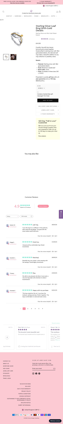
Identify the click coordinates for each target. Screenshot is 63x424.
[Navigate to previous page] (20, 308)
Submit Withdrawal (24, 405)
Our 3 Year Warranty (24, 388)
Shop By (9, 16)
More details (42, 136)
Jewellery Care (47, 110)
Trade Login (7, 378)
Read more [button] (58, 340)
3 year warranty (48, 114)
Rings (36, 16)
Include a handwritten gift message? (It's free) (45, 95)
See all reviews (56, 323)
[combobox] (12, 216)
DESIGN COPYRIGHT (25, 396)
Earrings (18, 16)
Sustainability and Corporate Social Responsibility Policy (19, 399)
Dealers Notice (26, 402)
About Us (6, 363)
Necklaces (28, 16)
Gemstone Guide (8, 366)
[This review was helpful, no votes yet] (52, 236)
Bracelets (45, 16)
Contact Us (6, 361)
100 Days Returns (25, 384)
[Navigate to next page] (42, 308)
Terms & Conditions (24, 393)
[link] (31, 346)
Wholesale (6, 376)
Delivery (28, 386)
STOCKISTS (6, 373)
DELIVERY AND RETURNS (48, 106)
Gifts (53, 16)
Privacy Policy (26, 391)
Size (39, 86)
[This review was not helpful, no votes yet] (55, 236)
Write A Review (43, 206)
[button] (7, 337)
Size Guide (6, 368)
